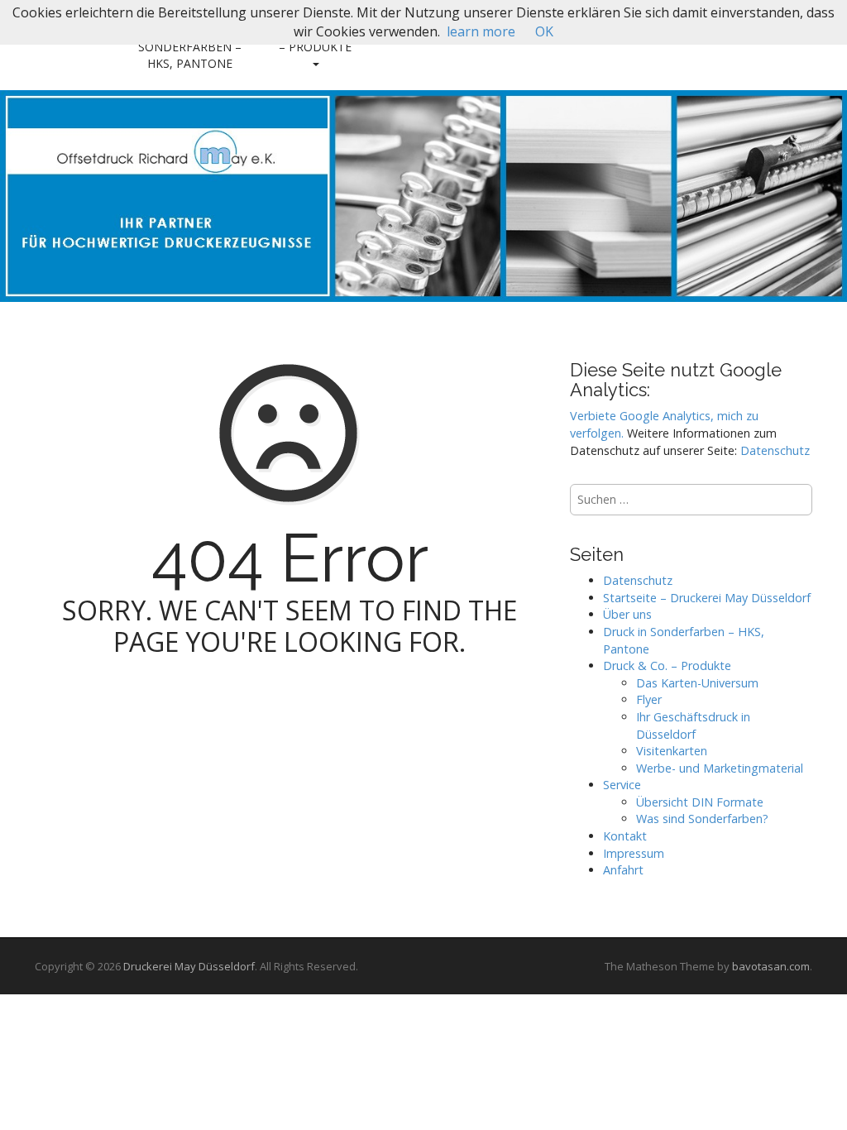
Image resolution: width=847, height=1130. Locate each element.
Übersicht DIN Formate (699, 802)
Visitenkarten (671, 751)
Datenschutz (775, 450)
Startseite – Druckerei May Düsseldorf (707, 598)
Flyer (649, 699)
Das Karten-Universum (697, 683)
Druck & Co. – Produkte (315, 38)
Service (622, 784)
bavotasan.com (771, 966)
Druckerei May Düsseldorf (189, 966)
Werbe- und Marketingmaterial (719, 768)
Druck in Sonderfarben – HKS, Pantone (190, 46)
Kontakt (625, 836)
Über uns (627, 614)
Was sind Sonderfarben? (702, 818)
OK (544, 31)
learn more (481, 31)
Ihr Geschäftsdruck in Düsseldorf (693, 725)
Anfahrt (623, 870)
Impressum (633, 853)
